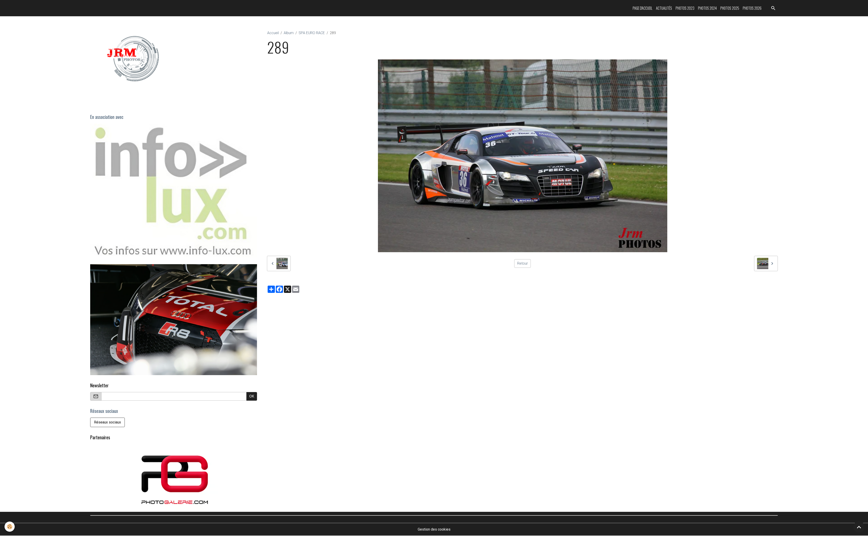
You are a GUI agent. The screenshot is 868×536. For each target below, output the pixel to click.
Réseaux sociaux (107, 422)
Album (289, 33)
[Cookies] (10, 527)
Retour (522, 263)
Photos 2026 (752, 8)
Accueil (273, 33)
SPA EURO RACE (312, 33)
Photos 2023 (685, 8)
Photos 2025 (729, 8)
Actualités (664, 8)
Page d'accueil (642, 8)
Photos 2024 (707, 8)
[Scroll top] (859, 527)
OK (251, 396)
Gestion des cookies (434, 529)
